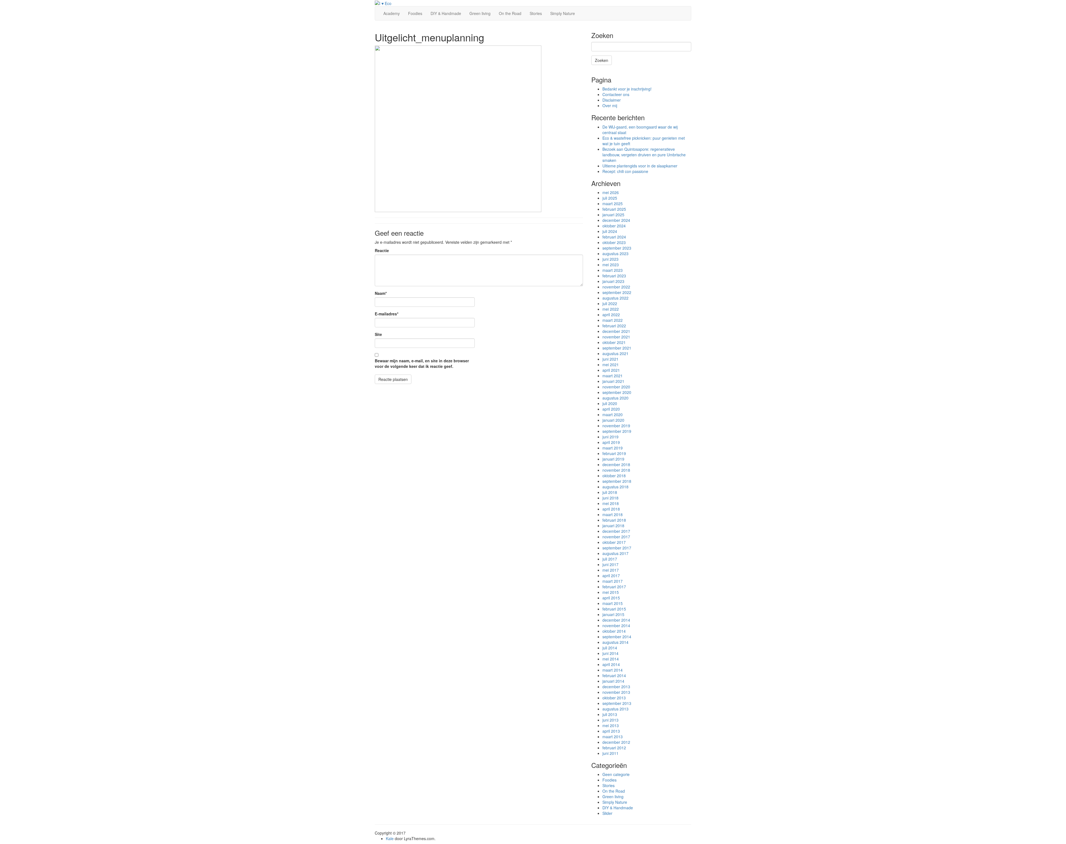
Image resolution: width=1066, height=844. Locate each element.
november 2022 (616, 287)
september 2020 (616, 392)
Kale (390, 838)
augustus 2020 (615, 398)
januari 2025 (613, 214)
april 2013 (611, 731)
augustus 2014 (615, 642)
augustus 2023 (615, 253)
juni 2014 (610, 653)
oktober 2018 (614, 475)
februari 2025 (614, 209)
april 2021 (611, 370)
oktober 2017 (614, 542)
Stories (536, 13)
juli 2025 (609, 198)
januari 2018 (613, 525)
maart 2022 (612, 320)
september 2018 (616, 481)
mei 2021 (610, 364)
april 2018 (611, 509)
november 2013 (616, 692)
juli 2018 (609, 492)
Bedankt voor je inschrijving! (627, 89)
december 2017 (616, 531)
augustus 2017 (615, 553)
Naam (381, 293)
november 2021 (616, 337)
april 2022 (611, 314)
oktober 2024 (614, 225)
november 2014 (616, 625)
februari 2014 (614, 675)
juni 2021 (610, 359)
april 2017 (611, 575)
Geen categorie (616, 774)
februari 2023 (614, 275)
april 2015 (611, 598)
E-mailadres (386, 313)
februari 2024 (614, 237)
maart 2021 (612, 375)
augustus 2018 (615, 486)
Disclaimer (611, 100)
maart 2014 (612, 670)
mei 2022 (610, 309)
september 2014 (616, 636)
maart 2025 (612, 203)
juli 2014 (609, 647)
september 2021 (616, 348)
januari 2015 (613, 614)
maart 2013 (612, 736)
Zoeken (601, 60)
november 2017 (616, 536)
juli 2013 (609, 714)
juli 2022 (609, 303)
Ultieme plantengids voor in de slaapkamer (639, 166)
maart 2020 (612, 414)
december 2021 (616, 331)
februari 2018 (614, 520)
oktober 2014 (614, 631)
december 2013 (616, 686)
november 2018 (616, 470)
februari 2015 (614, 609)
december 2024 (616, 220)
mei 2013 (610, 725)
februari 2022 (614, 325)
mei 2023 (610, 264)
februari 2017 (614, 586)
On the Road (510, 13)
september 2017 (616, 548)
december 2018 (616, 464)
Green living (480, 13)
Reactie (382, 250)
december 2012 (616, 742)
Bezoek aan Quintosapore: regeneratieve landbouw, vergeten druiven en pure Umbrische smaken (644, 154)
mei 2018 (610, 503)
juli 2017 (609, 559)
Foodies (415, 13)
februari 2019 (614, 453)
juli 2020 (609, 403)
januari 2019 (613, 459)
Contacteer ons (615, 94)
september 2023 (616, 248)
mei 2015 (610, 592)
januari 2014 (613, 681)
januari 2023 (613, 281)
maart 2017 (612, 581)
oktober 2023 (614, 242)
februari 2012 (614, 747)
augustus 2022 (615, 298)
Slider (607, 813)
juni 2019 (610, 436)
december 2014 (616, 620)
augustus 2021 (615, 353)
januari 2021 (613, 381)
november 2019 (616, 425)
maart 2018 (612, 514)
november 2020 (616, 387)
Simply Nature (562, 13)
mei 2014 (610, 659)
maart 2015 (612, 603)
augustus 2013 (615, 709)
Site (378, 334)
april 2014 (611, 664)
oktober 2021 (614, 342)
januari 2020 (613, 420)
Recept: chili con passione (625, 171)
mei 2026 (610, 192)
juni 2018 (610, 498)
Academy (391, 13)
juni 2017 (610, 564)
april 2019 (611, 442)
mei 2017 (610, 570)
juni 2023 (610, 259)
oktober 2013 (614, 697)
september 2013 (616, 703)
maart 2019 (612, 448)
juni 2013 (610, 720)
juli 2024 (609, 231)
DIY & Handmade (446, 13)
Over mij (609, 105)
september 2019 (616, 431)
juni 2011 (610, 753)
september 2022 (616, 292)
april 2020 (611, 409)
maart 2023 (612, 270)
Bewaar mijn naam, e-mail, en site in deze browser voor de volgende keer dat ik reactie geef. (422, 363)
